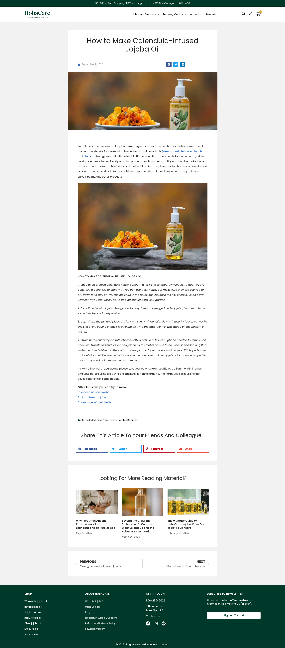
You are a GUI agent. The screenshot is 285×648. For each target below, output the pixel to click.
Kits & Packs (31, 628)
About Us (195, 14)
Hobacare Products (144, 14)
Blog (87, 612)
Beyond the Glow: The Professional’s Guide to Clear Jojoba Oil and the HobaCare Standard (138, 526)
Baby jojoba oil (32, 617)
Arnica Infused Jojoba (92, 397)
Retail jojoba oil (33, 606)
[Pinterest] (164, 623)
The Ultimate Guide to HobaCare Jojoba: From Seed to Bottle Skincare (187, 524)
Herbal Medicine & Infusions (99, 420)
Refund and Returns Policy (100, 623)
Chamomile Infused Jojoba (95, 402)
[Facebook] (148, 623)
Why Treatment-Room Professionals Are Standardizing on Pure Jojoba (95, 524)
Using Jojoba (92, 606)
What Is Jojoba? (94, 601)
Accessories (31, 634)
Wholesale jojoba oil (35, 601)
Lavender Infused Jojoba (93, 392)
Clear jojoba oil (32, 623)
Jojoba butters (32, 612)
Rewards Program (95, 628)
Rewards (211, 14)
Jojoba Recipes (128, 420)
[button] (169, 64)
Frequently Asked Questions (101, 617)
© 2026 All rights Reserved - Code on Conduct (142, 644)
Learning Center (173, 14)
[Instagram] (156, 623)
